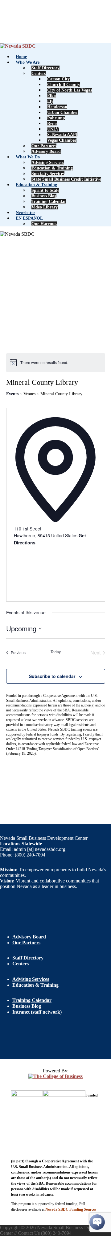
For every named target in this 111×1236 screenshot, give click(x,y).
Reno (52, 123)
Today (56, 651)
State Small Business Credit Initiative (66, 179)
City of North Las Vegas (69, 90)
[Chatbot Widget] (97, 1222)
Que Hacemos (44, 223)
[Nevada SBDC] (18, 46)
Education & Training (52, 168)
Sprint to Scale (45, 190)
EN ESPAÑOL (29, 218)
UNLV (53, 129)
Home (21, 56)
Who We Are (27, 62)
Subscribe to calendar (52, 676)
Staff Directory (45, 68)
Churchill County (63, 84)
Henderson (57, 107)
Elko (51, 95)
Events (12, 394)
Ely (50, 101)
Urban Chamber (62, 112)
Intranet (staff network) (37, 1012)
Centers (38, 73)
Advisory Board (46, 151)
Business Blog (43, 196)
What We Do (28, 157)
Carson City (58, 79)
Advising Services (47, 162)
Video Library (44, 207)
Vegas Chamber (61, 140)
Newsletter (25, 212)
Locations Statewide (21, 843)
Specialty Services (47, 173)
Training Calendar (48, 201)
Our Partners (43, 146)
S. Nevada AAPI (62, 134)
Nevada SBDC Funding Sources (70, 1209)
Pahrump (56, 118)
